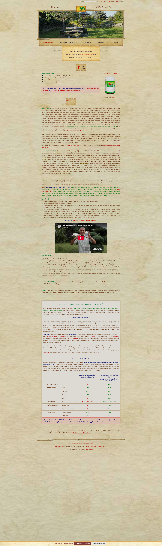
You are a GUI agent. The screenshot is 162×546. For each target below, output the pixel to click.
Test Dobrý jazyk (87, 54)
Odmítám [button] (87, 543)
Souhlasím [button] (79, 543)
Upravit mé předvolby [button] (99, 543)
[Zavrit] (98, 48)
